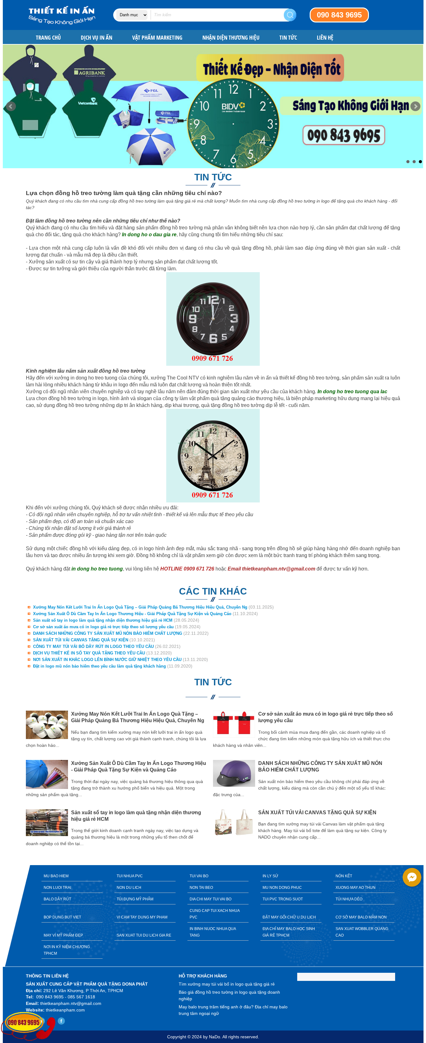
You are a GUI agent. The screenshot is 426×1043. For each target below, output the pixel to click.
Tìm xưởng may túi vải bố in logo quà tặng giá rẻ (227, 984)
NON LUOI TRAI (57, 887)
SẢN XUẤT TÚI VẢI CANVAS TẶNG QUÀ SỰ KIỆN (80, 640)
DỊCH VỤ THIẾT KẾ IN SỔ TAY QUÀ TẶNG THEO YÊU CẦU (89, 653)
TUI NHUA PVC (130, 876)
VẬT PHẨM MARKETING (157, 37)
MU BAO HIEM (56, 876)
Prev (11, 106)
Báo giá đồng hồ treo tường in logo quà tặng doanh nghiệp (229, 995)
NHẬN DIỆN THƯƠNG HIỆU (230, 37)
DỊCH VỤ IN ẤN (96, 37)
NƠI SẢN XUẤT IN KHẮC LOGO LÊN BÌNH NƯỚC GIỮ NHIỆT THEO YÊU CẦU (107, 659)
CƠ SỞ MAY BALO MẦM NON (361, 917)
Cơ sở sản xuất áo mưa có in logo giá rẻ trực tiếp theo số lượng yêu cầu (103, 626)
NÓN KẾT (344, 876)
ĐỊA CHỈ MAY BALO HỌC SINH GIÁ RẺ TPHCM (289, 932)
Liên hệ (325, 37)
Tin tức (288, 37)
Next (415, 106)
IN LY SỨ (270, 876)
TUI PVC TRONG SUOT (283, 899)
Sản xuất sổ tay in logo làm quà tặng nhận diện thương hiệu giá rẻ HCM (102, 620)
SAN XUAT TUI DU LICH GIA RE (144, 935)
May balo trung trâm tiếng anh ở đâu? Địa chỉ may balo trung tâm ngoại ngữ (233, 1010)
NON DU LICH (129, 887)
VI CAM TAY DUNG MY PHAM (142, 917)
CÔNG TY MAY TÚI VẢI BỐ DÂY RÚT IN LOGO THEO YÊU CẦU (93, 646)
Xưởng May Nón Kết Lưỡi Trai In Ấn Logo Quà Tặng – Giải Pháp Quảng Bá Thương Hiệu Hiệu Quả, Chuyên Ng (140, 607)
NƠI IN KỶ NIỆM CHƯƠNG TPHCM (67, 950)
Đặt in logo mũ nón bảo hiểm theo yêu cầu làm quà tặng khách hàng (99, 666)
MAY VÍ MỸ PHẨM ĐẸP (63, 935)
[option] (119, 779)
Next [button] (405, 784)
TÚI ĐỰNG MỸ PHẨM (135, 899)
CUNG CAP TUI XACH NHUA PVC (215, 913)
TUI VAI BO (199, 876)
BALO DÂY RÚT (57, 899)
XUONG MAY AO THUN (355, 887)
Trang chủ (48, 37)
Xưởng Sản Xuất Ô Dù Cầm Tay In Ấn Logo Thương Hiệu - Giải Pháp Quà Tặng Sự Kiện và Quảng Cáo (132, 613)
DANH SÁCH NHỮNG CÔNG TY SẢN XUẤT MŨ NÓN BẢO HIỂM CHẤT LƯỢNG (107, 633)
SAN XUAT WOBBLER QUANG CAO (362, 932)
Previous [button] (21, 784)
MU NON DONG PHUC (282, 887)
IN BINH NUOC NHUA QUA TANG (213, 932)
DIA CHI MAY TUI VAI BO (210, 899)
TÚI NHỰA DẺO (349, 899)
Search (290, 15)
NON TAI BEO (201, 887)
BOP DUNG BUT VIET (62, 917)
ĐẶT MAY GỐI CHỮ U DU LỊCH (289, 917)
